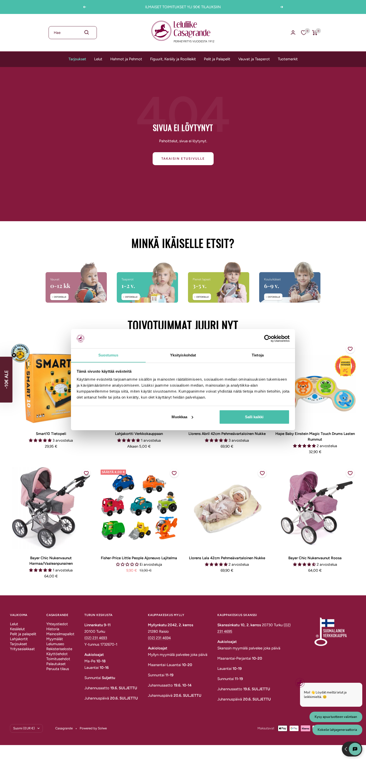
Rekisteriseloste (59, 649)
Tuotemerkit (288, 59)
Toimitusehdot (58, 659)
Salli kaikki (254, 417)
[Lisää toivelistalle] (350, 349)
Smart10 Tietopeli (51, 433)
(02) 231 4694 (159, 638)
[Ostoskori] (314, 32)
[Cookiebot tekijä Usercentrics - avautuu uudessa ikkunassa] (268, 338)
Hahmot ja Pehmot (126, 59)
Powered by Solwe (93, 728)
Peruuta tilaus (57, 669)
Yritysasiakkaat (22, 649)
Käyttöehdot (57, 654)
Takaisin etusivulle (183, 158)
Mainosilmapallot (60, 634)
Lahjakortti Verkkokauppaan (139, 433)
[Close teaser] (13, 355)
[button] (6, 380)
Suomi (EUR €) (24, 728)
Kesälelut (17, 629)
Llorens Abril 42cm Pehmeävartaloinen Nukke (227, 433)
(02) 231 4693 (95, 638)
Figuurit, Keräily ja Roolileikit (173, 59)
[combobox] (73, 32)
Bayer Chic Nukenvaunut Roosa (315, 558)
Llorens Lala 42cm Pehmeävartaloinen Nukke (227, 558)
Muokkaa (179, 417)
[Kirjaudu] (293, 32)
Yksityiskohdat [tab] (183, 355)
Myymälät (54, 639)
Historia (52, 629)
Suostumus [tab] (108, 355)
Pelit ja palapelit (23, 634)
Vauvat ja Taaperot (254, 59)
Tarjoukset (77, 59)
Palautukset (56, 664)
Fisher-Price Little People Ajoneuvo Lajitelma (139, 558)
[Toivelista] (303, 32)
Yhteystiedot (57, 624)
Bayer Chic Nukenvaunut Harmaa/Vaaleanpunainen (51, 561)
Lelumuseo (55, 644)
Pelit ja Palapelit (217, 59)
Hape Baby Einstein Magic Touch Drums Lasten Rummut (315, 436)
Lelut (98, 59)
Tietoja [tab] (258, 355)
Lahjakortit (19, 639)
